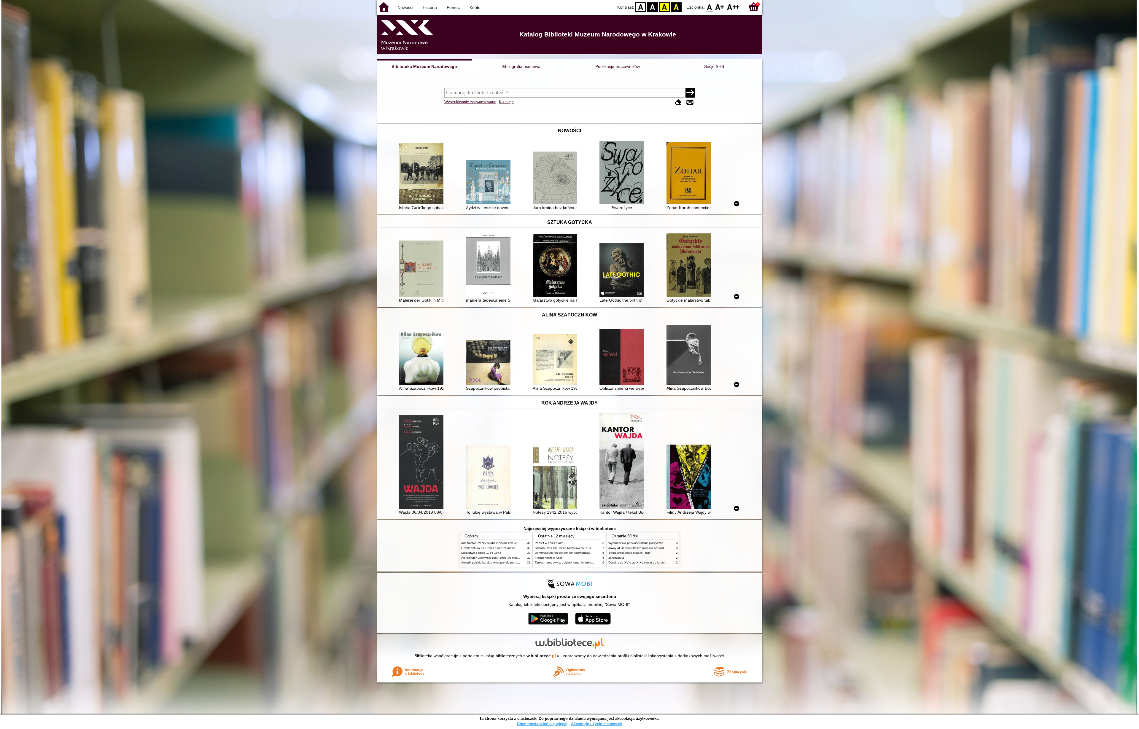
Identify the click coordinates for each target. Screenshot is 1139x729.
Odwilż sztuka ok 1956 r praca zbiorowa (488, 548)
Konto (475, 7)
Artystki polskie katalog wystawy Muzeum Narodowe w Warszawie (505, 562)
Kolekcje (506, 102)
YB (664, 6)
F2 (733, 6)
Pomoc (453, 7)
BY (676, 6)
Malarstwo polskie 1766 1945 (481, 552)
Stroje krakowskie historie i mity (629, 552)
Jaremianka (616, 557)
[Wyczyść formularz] (678, 102)
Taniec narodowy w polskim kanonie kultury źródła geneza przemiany (582, 562)
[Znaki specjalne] (690, 102)
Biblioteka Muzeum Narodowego (424, 66)
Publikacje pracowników (617, 66)
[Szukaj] (690, 93)
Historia (430, 7)
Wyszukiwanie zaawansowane (470, 102)
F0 (709, 6)
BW (652, 6)
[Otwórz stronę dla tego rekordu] (422, 174)
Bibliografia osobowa (521, 66)
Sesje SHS (714, 66)
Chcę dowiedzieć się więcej (542, 724)
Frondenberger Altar (548, 557)
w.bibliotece (541, 655)
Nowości (405, 7)
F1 (720, 6)
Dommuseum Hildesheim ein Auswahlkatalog (565, 552)
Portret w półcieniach (549, 543)
